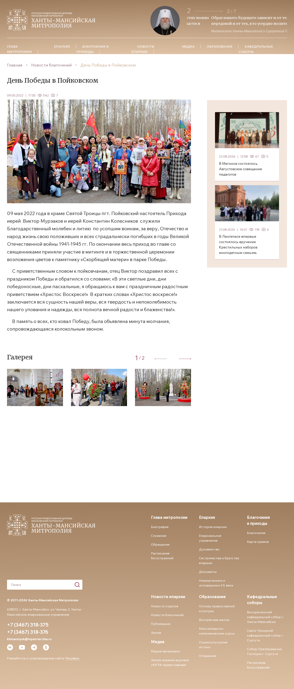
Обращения (160, 544)
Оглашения (207, 656)
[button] (209, 11)
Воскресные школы (214, 620)
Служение (158, 536)
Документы (208, 572)
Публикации (160, 624)
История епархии (213, 527)
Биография (159, 527)
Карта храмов (258, 542)
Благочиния (256, 533)
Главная (14, 64)
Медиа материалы (165, 651)
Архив (156, 633)
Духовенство (209, 549)
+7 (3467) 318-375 (27, 625)
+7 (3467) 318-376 (27, 632)
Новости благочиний (51, 64)
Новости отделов (164, 606)
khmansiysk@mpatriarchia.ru (29, 639)
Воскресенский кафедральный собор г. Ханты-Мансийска (265, 617)
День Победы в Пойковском (108, 64)
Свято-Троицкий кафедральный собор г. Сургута (265, 635)
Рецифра (72, 658)
